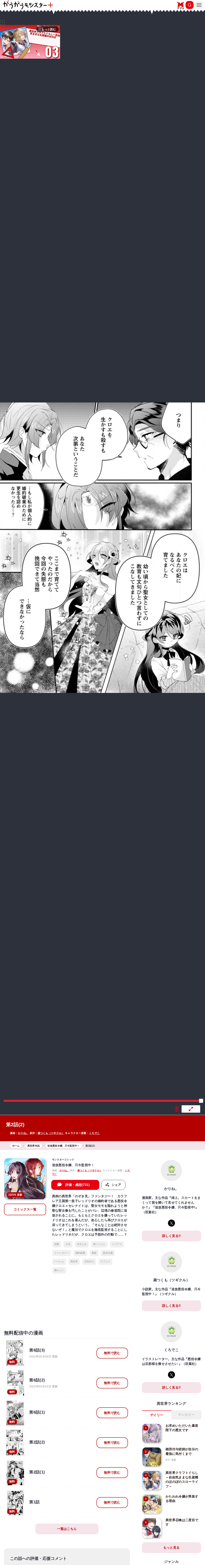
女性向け (89, 1261)
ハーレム (59, 1261)
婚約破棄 (80, 1253)
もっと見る (171, 1547)
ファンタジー (61, 1253)
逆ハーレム (99, 1244)
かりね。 (23, 1133)
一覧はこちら (67, 1528)
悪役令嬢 (108, 1253)
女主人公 (82, 1244)
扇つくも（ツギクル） (51, 1133)
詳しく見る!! (171, 1236)
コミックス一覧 (25, 1209)
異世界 (74, 1261)
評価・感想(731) (77, 1184)
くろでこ (94, 1133)
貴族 (94, 1253)
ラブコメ (105, 1261)
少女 (67, 1244)
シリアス (117, 1244)
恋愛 (56, 1244)
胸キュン (59, 1270)
